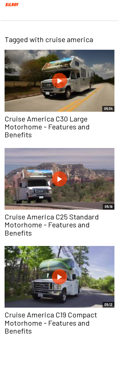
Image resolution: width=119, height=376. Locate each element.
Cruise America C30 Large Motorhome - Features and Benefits (47, 126)
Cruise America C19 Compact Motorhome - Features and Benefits (51, 322)
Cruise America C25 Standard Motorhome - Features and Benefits (52, 224)
